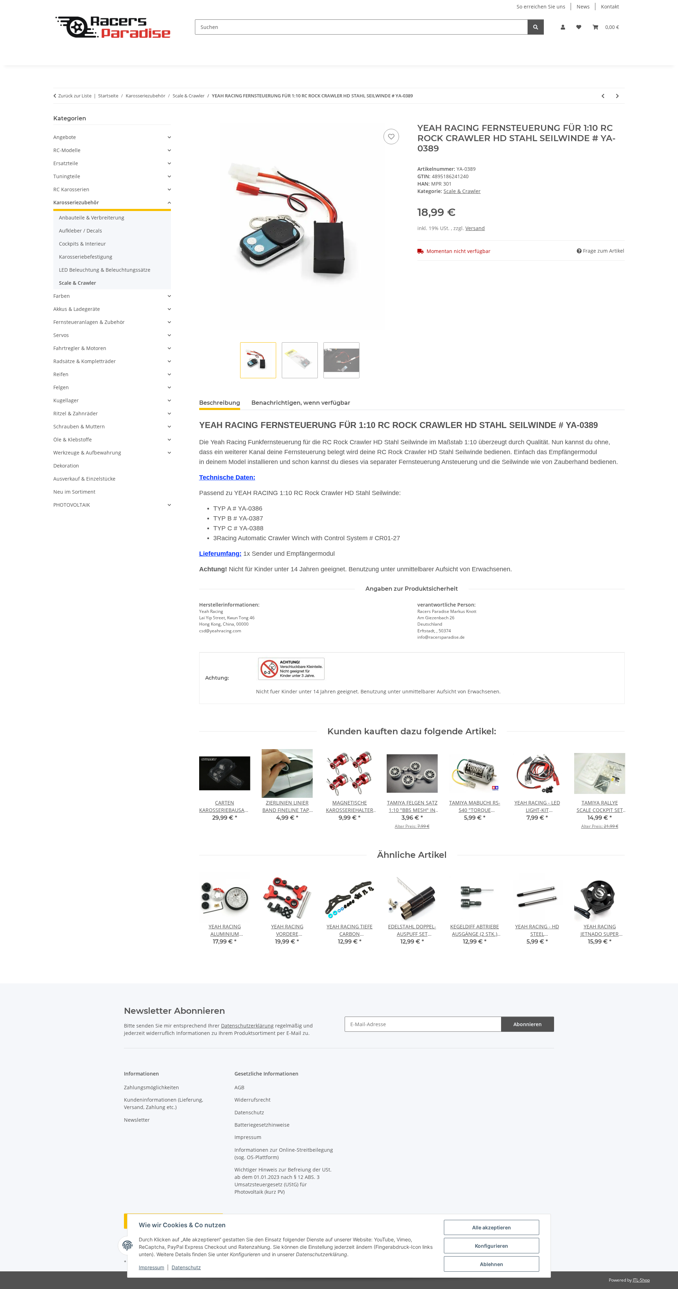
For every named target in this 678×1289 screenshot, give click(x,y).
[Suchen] (536, 27)
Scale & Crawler (462, 191)
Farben (61, 296)
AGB (239, 1087)
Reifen (61, 374)
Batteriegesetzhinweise (262, 1124)
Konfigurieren (491, 1246)
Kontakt (610, 6)
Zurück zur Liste (74, 95)
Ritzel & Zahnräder (75, 413)
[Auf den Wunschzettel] (391, 136)
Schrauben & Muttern (79, 426)
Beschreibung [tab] (219, 402)
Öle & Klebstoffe (72, 439)
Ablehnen (491, 1264)
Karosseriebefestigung (85, 256)
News (583, 6)
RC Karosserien (71, 189)
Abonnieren (527, 1024)
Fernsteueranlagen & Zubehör (89, 322)
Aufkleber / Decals (80, 230)
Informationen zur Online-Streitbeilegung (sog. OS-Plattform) (283, 1153)
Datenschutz (186, 1267)
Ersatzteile (65, 163)
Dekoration (66, 465)
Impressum (151, 1267)
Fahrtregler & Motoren (79, 348)
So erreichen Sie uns (541, 6)
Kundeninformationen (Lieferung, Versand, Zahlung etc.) (163, 1103)
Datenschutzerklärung (247, 1025)
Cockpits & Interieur (82, 243)
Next (613, 793)
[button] (563, 27)
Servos (61, 335)
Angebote (64, 137)
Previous (210, 793)
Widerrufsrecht (252, 1099)
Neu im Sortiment (74, 491)
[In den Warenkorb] (204, 119)
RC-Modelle (67, 150)
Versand (475, 228)
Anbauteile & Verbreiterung (91, 217)
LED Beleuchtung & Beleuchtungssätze (104, 269)
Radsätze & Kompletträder (84, 361)
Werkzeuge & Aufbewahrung (87, 452)
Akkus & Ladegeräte (76, 309)
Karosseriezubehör (76, 202)
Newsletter (137, 1119)
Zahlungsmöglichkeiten (151, 1087)
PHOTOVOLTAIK (71, 504)
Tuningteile (66, 176)
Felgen (61, 387)
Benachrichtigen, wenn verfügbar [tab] (300, 402)
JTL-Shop (641, 1280)
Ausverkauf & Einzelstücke (84, 478)
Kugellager (66, 400)
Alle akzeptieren (491, 1227)
